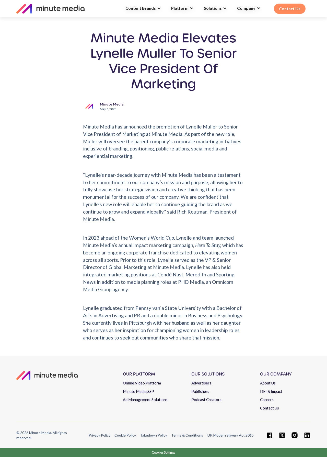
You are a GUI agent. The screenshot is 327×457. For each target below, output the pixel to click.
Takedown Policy (153, 435)
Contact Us (269, 408)
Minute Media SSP (138, 391)
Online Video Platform (142, 383)
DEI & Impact (271, 391)
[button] (143, 8)
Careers (267, 399)
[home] (68, 9)
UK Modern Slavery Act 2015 (230, 435)
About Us (268, 383)
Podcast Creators (206, 399)
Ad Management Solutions (145, 399)
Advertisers (201, 383)
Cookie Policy (125, 435)
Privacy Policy (99, 435)
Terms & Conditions (187, 435)
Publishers (200, 391)
